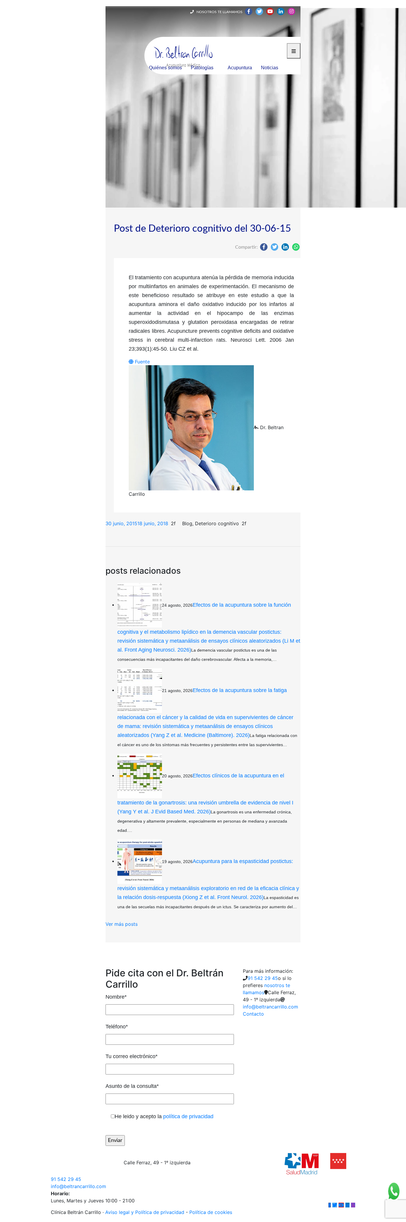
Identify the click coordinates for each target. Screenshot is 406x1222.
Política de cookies (210, 1212)
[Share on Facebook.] (263, 247)
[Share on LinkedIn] (285, 247)
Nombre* (116, 997)
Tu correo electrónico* (132, 1056)
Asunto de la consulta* (132, 1086)
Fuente (141, 362)
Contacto (253, 1014)
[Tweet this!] (274, 247)
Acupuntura (240, 67)
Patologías (202, 67)
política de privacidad (188, 1116)
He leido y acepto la (164, 1116)
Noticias (269, 67)
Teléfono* (117, 1027)
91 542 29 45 (263, 978)
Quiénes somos (165, 67)
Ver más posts (122, 924)
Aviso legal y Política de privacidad (144, 1212)
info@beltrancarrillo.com (270, 1007)
